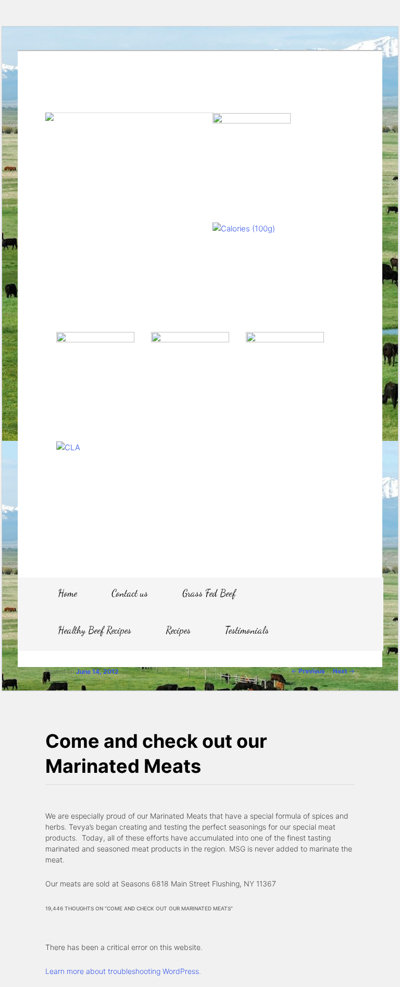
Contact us (129, 593)
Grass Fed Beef (208, 593)
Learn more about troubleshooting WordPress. (123, 971)
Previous (308, 671)
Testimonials (247, 630)
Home (67, 593)
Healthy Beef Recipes (94, 630)
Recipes (178, 630)
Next (344, 671)
